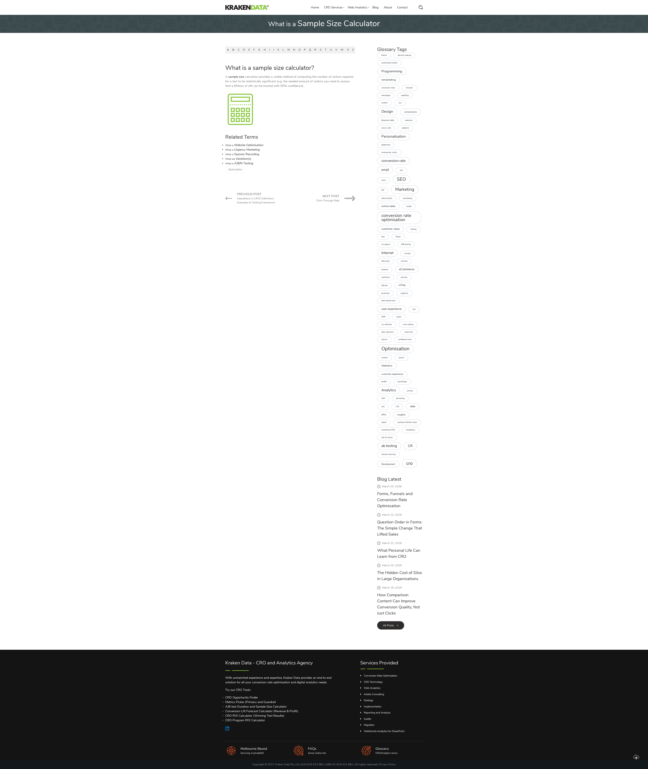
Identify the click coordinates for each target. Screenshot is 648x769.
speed (383, 422)
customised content (389, 63)
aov (400, 103)
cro (409, 463)
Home (315, 7)
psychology (402, 381)
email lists (408, 332)
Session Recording (242, 154)
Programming (391, 71)
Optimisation (235, 169)
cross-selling (408, 324)
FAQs (312, 748)
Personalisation (393, 136)
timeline (384, 269)
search (401, 357)
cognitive (404, 293)
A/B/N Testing (239, 163)
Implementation (373, 706)
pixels (398, 317)
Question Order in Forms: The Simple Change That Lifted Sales (399, 528)
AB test (384, 285)
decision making (404, 55)
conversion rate (393, 160)
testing (413, 229)
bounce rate (387, 120)
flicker (398, 236)
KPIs (383, 414)
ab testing (389, 445)
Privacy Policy (387, 764)
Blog (375, 7)
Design (387, 111)
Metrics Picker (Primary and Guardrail (250, 702)
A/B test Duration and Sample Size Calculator (256, 707)
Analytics (388, 390)
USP (383, 398)
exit (383, 406)
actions (384, 339)
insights (401, 414)
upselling (405, 95)
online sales (388, 206)
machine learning (388, 454)
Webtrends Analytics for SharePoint (384, 731)
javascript (385, 293)
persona (404, 277)
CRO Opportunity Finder (241, 697)
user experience (391, 309)
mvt (401, 170)
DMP (383, 317)
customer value (390, 229)
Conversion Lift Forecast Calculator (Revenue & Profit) (261, 711)
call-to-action (387, 437)
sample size (236, 77)
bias (383, 236)
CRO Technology (373, 682)
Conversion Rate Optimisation (380, 675)
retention (408, 120)
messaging (385, 95)
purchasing (407, 198)
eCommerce (406, 269)
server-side (386, 128)
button (384, 55)
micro (383, 180)
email (385, 170)
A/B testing (406, 244)
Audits (367, 719)
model (408, 206)
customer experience (392, 374)
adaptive (405, 128)
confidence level (405, 339)
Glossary (382, 748)
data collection (387, 332)
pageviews (385, 145)
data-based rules (388, 300)
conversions (410, 112)
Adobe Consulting (374, 694)
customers (385, 277)
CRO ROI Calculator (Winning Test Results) (254, 716)
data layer (385, 261)
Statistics (386, 366)
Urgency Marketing (242, 150)
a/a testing (400, 398)
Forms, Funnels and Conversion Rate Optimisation (395, 500)
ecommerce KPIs (388, 430)
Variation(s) (238, 159)
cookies (384, 357)
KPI (382, 190)
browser (409, 88)
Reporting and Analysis (377, 712)
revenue (404, 261)
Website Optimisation (244, 145)
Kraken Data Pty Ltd (287, 764)
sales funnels (386, 198)
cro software (386, 324)
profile (384, 381)
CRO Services (333, 7)
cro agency (385, 244)
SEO (401, 179)
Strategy (368, 700)
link (414, 309)
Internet (387, 252)
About (388, 7)
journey (410, 390)
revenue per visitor (389, 152)
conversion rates (388, 88)
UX (410, 445)
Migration (369, 725)
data (412, 406)
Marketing (404, 189)
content (384, 103)
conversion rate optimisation (396, 218)
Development (388, 464)
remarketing (388, 80)
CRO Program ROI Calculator (245, 720)
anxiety (407, 253)
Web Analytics (357, 7)
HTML (402, 285)
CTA (397, 406)
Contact (402, 7)
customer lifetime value (407, 422)
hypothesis (410, 430)
